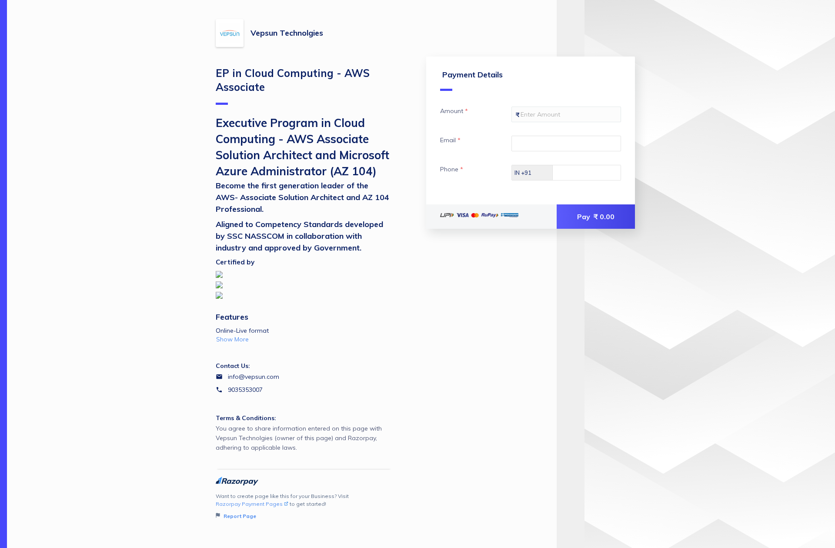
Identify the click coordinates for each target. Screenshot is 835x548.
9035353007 (245, 390)
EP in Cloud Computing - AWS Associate (293, 80)
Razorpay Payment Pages (249, 504)
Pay (596, 216)
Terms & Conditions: (246, 418)
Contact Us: (233, 366)
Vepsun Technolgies (286, 33)
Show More (232, 339)
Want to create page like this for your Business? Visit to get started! (282, 506)
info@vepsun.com (253, 377)
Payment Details (472, 75)
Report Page (239, 516)
